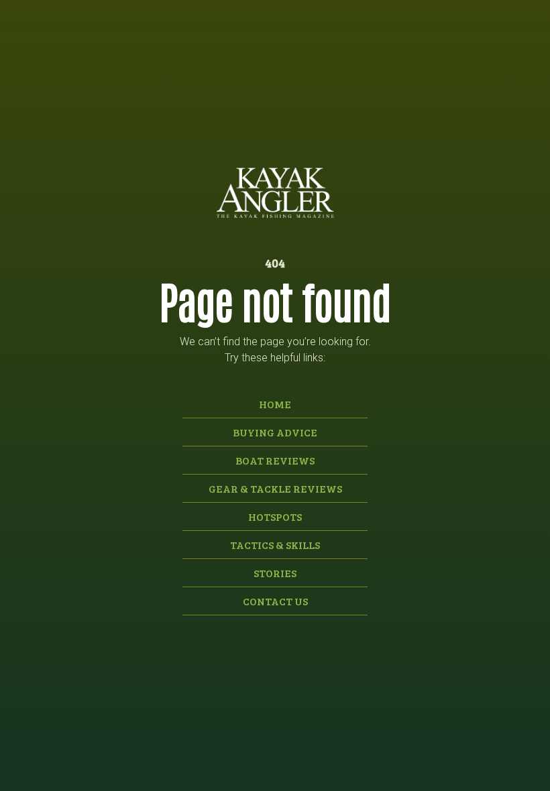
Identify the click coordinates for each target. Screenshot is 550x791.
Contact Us (275, 601)
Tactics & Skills (275, 545)
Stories (275, 573)
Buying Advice (275, 432)
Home (275, 404)
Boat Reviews (275, 460)
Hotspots (275, 516)
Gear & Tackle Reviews (275, 488)
